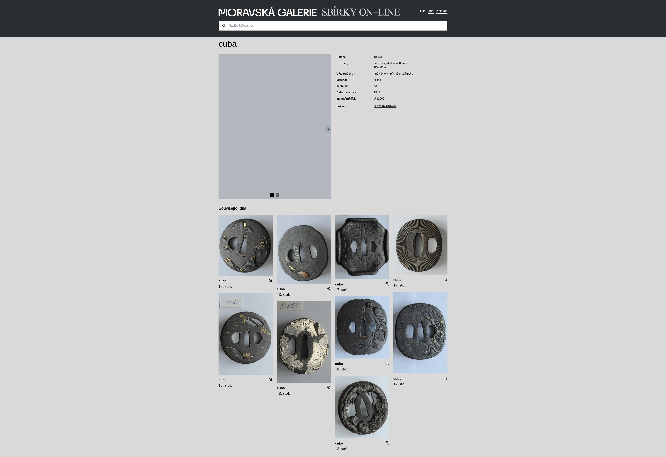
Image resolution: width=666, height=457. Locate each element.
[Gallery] (275, 126)
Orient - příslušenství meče (397, 73)
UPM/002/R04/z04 (385, 106)
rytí (375, 86)
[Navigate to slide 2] (277, 195)
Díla (423, 11)
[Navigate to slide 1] (272, 195)
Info (431, 11)
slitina (377, 79)
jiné (376, 73)
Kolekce (441, 11)
